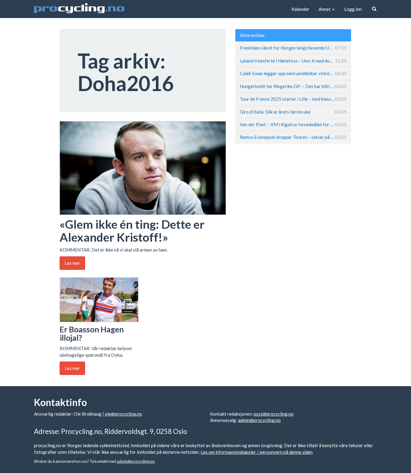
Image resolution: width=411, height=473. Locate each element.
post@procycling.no (274, 414)
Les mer (72, 263)
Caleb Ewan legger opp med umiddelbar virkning (293, 73)
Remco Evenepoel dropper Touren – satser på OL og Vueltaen (293, 137)
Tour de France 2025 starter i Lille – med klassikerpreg (293, 99)
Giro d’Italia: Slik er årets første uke (293, 111)
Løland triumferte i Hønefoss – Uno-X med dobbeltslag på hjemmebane (293, 60)
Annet (325, 9)
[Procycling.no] (79, 9)
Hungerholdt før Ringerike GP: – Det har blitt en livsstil (293, 86)
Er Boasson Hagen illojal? (92, 334)
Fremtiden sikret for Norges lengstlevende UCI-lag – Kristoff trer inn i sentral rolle (293, 47)
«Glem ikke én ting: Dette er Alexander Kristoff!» (132, 230)
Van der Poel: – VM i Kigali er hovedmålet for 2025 (293, 124)
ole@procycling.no (123, 414)
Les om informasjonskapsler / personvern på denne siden (257, 452)
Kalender (301, 9)
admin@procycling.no (259, 420)
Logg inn (353, 9)
